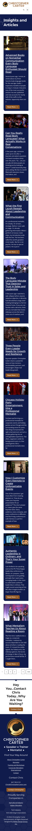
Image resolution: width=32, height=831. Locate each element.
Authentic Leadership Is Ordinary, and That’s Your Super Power (15, 556)
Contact (16, 773)
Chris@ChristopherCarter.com (16, 784)
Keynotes (16, 762)
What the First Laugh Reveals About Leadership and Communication (16, 211)
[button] (24, 10)
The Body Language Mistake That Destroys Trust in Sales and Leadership (16, 284)
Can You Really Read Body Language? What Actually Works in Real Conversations (15, 140)
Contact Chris (16, 709)
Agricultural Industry (16, 803)
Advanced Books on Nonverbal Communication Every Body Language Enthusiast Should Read (16, 63)
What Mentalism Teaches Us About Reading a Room (16, 628)
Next (28, 672)
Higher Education (16, 805)
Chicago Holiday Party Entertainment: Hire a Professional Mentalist (15, 406)
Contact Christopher (16, 790)
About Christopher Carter (16, 760)
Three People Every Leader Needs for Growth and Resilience (16, 350)
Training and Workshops (16, 765)
